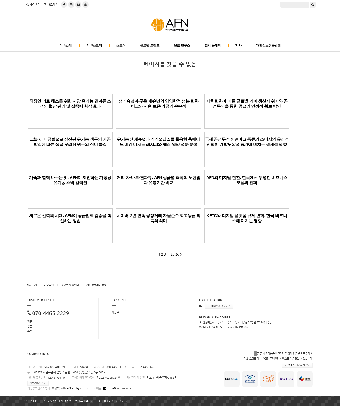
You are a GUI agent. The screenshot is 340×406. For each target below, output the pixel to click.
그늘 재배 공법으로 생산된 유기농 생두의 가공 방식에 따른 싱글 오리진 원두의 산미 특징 (70, 142)
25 (172, 254)
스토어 (121, 45)
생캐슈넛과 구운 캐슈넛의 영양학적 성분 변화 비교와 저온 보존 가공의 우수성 (158, 103)
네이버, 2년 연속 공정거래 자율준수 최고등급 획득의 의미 (159, 218)
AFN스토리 (94, 45)
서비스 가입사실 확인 (298, 364)
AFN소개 (65, 45)
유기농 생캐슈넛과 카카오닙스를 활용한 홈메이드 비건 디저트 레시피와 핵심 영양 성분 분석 (158, 142)
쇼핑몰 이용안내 (70, 285)
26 (177, 254)
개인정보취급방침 (268, 45)
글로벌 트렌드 (149, 45)
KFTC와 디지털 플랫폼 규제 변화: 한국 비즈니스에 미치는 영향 (247, 218)
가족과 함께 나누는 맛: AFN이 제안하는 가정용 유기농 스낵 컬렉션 (70, 180)
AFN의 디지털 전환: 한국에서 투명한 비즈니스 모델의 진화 (246, 180)
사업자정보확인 (38, 382)
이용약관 (49, 285)
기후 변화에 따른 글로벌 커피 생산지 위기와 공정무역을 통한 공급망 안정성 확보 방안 (247, 103)
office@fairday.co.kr (74, 388)
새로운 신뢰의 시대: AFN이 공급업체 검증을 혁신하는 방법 (70, 218)
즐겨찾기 (35, 4)
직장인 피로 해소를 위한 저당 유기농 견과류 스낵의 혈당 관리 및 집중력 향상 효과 (70, 103)
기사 (238, 45)
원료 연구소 (182, 45)
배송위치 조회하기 (221, 305)
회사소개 (32, 285)
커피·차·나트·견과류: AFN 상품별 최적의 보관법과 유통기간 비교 (158, 180)
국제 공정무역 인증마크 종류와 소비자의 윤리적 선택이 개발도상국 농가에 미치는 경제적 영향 (247, 142)
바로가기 (53, 4)
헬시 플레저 (213, 45)
